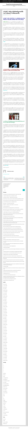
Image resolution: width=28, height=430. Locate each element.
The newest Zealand (5, 266)
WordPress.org (5, 423)
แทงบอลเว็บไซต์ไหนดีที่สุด (19, 0)
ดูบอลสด (4, 187)
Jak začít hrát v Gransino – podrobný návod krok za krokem (10, 197)
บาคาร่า (4, 410)
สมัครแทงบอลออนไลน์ (6, 412)
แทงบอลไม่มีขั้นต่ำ (10, 0)
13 (3, 367)
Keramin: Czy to (5, 386)
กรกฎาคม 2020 (5, 348)
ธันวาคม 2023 (5, 294)
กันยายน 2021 (5, 327)
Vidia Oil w (4, 403)
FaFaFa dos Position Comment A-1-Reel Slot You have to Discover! (11, 239)
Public (4, 395)
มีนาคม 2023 (4, 300)
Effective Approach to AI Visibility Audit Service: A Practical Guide (11, 207)
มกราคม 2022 (5, 321)
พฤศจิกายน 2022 (5, 306)
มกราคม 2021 (5, 339)
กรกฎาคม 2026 (5, 285)
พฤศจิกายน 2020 (5, 342)
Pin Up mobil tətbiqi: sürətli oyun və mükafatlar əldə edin (9, 201)
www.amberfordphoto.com (6, 184)
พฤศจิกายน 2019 (5, 360)
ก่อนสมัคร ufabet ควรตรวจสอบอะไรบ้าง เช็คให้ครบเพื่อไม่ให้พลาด (11, 212)
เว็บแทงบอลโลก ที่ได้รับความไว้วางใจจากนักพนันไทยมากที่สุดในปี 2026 (11, 210)
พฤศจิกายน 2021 (5, 324)
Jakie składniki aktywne (6, 385)
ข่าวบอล (4, 406)
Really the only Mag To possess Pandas (8, 220)
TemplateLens (13, 428)
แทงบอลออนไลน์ (7, 167)
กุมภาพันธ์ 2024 (5, 291)
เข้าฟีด (4, 420)
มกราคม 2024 (5, 293)
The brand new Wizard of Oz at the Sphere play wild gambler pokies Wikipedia (12, 251)
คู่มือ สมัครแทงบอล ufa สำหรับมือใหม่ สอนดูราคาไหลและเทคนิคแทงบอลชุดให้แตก (13, 209)
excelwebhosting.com (5, 185)
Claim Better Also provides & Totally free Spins (8, 216)
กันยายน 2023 (5, 297)
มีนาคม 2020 (4, 354)
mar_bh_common (5, 388)
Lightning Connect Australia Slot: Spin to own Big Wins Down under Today (12, 270)
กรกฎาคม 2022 (5, 312)
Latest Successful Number (6, 247)
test (3, 398)
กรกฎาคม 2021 (5, 330)
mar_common (4, 389)
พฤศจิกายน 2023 (5, 296)
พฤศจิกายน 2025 (5, 290)
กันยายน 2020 (5, 345)
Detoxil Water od (5, 379)
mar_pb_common (5, 392)
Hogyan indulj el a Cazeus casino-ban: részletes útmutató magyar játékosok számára (13, 198)
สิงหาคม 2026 (5, 284)
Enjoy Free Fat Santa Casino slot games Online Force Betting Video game (12, 226)
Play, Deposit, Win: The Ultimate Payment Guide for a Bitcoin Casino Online (12, 194)
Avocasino (4, 373)
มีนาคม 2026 (4, 288)
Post (3, 394)
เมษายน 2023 (5, 299)
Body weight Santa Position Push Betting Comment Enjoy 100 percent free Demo (13, 229)
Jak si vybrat (4, 382)
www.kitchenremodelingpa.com (7, 183)
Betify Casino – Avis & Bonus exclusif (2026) (8, 203)
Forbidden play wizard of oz (6, 273)
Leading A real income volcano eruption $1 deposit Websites (10, 254)
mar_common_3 (5, 391)
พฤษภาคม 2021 (5, 333)
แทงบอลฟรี (4, 413)
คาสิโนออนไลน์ (5, 409)
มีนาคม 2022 (4, 318)
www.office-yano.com (5, 186)
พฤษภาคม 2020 (5, 351)
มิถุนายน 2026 (5, 287)
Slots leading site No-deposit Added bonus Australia (9, 278)
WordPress (18, 428)
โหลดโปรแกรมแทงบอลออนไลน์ (14, 4)
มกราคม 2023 (5, 303)
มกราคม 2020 (5, 357)
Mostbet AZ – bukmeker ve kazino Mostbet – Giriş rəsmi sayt (10, 204)
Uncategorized (5, 401)
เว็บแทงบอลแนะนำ (14, 0)
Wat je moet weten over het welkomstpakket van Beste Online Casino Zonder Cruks (13, 200)
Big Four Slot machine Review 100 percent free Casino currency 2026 (11, 232)
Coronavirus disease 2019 (6, 206)
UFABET (4, 400)
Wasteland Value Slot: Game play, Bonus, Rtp (8, 280)
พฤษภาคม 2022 (5, 315)
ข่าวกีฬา (4, 404)
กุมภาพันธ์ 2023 (5, 302)
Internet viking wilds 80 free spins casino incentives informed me (11, 235)
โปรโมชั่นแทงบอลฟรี (4, 0)
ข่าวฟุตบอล (4, 407)
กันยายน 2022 (5, 309)
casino (4, 376)
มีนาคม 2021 (4, 336)
